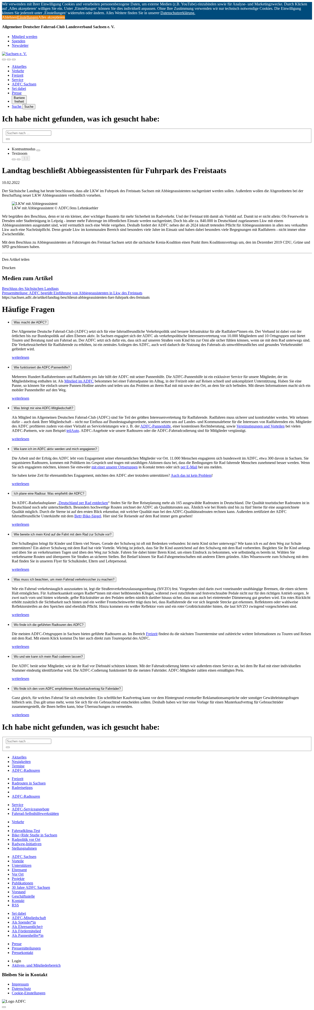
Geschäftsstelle (23, 896)
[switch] (38, 150)
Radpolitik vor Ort (26, 839)
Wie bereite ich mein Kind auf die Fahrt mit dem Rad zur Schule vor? (62, 534)
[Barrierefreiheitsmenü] (4, 59)
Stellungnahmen (24, 848)
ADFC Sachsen (24, 84)
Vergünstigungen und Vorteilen (260, 426)
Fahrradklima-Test (26, 831)
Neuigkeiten (21, 762)
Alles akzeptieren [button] (51, 17)
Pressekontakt (22, 953)
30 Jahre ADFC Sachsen (31, 887)
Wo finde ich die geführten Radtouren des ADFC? (48, 625)
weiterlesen (20, 357)
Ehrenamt (19, 870)
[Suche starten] (8, 139)
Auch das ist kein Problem (191, 475)
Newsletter (20, 45)
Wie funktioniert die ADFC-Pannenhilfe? (42, 367)
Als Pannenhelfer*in (27, 935)
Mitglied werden (24, 37)
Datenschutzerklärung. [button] (177, 13)
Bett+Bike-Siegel (87, 516)
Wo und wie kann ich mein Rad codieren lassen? (48, 656)
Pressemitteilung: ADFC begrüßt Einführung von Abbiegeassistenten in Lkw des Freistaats (72, 293)
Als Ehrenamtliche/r (27, 927)
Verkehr (18, 71)
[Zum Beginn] (4, 1007)
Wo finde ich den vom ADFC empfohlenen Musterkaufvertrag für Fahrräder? (67, 688)
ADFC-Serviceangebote (30, 809)
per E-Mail (189, 467)
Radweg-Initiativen (26, 844)
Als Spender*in (24, 922)
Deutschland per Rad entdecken (83, 503)
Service (17, 80)
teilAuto (72, 430)
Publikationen (22, 883)
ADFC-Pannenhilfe (155, 426)
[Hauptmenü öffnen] (14, 59)
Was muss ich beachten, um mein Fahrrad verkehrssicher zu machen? (64, 579)
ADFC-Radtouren (26, 770)
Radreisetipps (22, 787)
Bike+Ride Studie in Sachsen (34, 835)
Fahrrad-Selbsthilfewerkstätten (35, 813)
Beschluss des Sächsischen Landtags (30, 288)
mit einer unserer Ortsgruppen (115, 467)
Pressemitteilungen (26, 948)
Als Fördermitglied (26, 931)
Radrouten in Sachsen (29, 783)
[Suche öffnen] (9, 59)
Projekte (18, 879)
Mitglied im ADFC (79, 381)
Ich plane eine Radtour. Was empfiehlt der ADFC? (49, 493)
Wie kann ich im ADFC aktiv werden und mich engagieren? (55, 449)
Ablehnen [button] (9, 17)
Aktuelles (19, 66)
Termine (18, 766)
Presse (17, 93)
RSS (15, 905)
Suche (17, 106)
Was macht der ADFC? (30, 322)
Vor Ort (18, 874)
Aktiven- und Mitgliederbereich (36, 965)
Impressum (20, 984)
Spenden (18, 41)
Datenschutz (21, 988)
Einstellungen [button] (27, 17)
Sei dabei (19, 88)
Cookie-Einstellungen (28, 993)
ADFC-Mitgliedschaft (29, 918)
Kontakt (18, 901)
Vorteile (18, 861)
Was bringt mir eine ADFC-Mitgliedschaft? (43, 408)
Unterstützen (21, 865)
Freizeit (17, 75)
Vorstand (19, 892)
